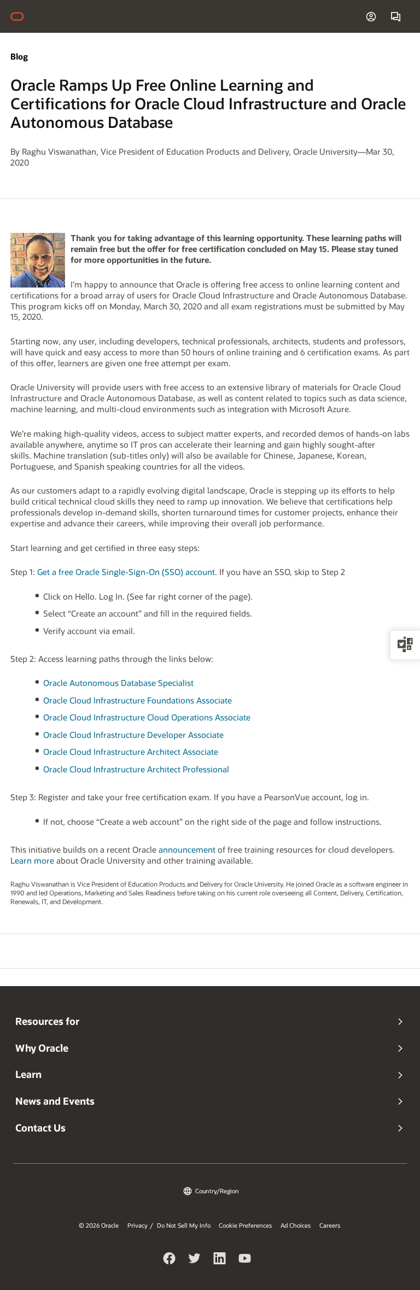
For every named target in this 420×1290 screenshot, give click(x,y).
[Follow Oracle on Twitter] (194, 1260)
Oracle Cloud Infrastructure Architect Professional (136, 769)
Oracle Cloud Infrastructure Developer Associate (133, 734)
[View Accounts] (371, 16)
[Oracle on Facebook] (169, 1260)
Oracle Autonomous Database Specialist (118, 682)
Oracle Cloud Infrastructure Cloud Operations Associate (146, 717)
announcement (187, 849)
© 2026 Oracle (99, 1225)
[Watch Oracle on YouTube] (245, 1260)
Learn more (32, 860)
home (22, 16)
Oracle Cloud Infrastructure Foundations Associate (137, 700)
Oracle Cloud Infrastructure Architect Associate (130, 751)
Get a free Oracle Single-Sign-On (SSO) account (126, 571)
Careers (329, 1225)
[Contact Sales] (395, 16)
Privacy (137, 1225)
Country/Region (217, 1191)
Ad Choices (296, 1225)
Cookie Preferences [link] (245, 1225)
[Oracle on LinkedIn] (220, 1260)
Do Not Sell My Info (184, 1225)
